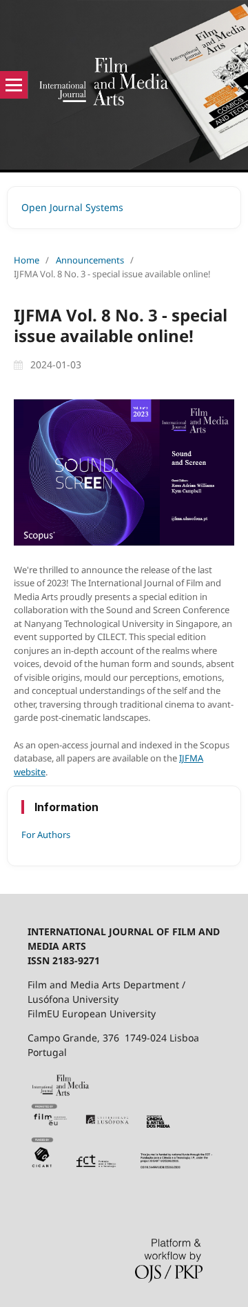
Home (26, 260)
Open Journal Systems (72, 207)
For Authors (45, 834)
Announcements (90, 260)
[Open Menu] (14, 85)
